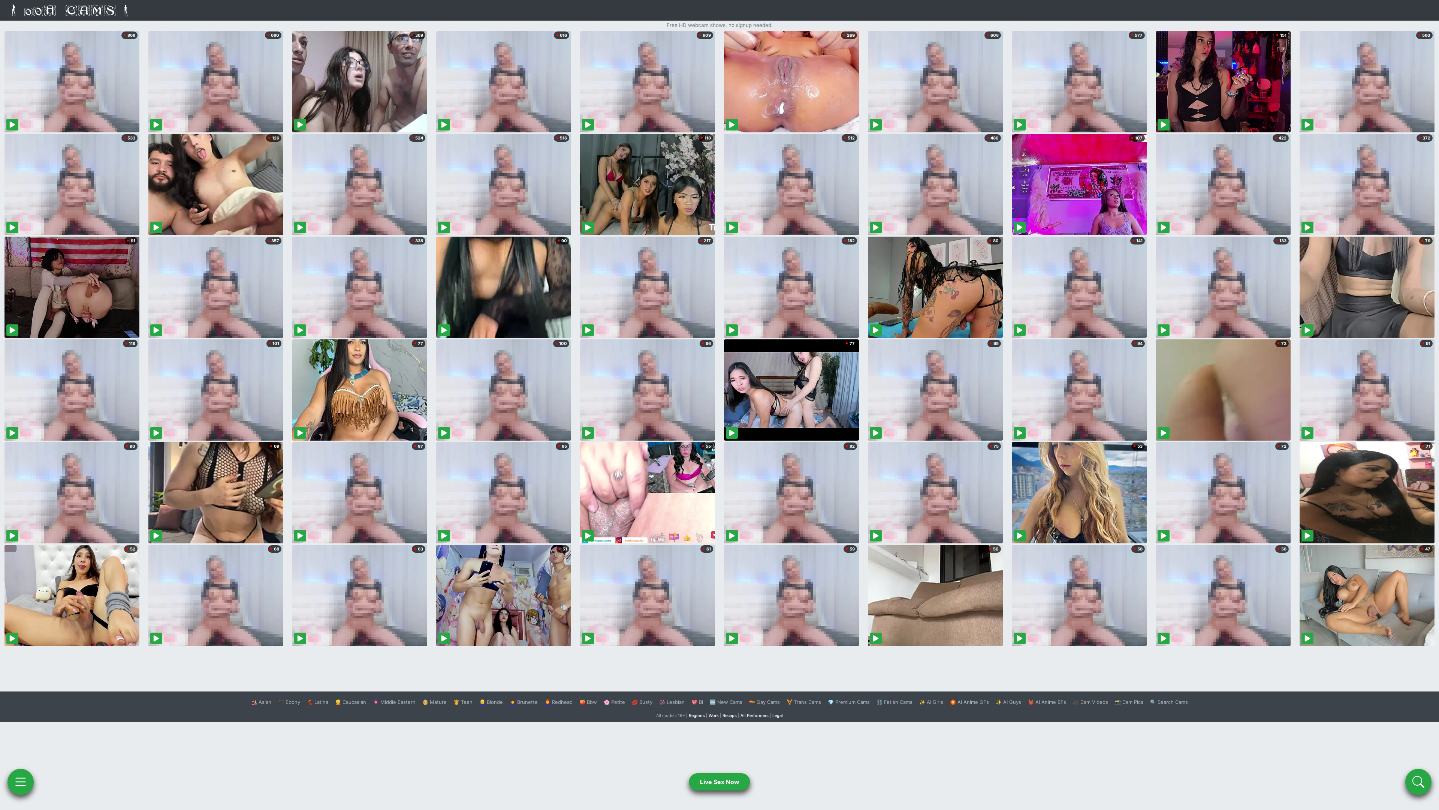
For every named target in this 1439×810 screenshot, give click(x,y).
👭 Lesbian (672, 702)
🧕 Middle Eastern (394, 702)
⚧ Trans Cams (804, 702)
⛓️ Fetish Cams (894, 702)
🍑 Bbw (588, 702)
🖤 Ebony (289, 702)
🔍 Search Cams (1169, 702)
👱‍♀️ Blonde (491, 702)
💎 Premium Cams (849, 702)
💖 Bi (697, 702)
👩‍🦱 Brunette (524, 702)
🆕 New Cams (726, 702)
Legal (777, 715)
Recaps (729, 715)
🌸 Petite (614, 702)
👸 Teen (463, 702)
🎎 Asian (261, 702)
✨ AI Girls (931, 702)
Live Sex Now (719, 782)
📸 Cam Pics (1129, 702)
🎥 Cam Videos (1090, 702)
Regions (697, 715)
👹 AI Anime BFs (1047, 702)
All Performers (754, 715)
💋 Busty (642, 702)
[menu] (20, 782)
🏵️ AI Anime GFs (969, 702)
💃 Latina (317, 702)
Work (714, 715)
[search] (1418, 782)
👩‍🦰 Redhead (558, 702)
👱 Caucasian (350, 702)
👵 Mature (434, 702)
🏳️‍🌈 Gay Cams (764, 702)
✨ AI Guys (1008, 702)
